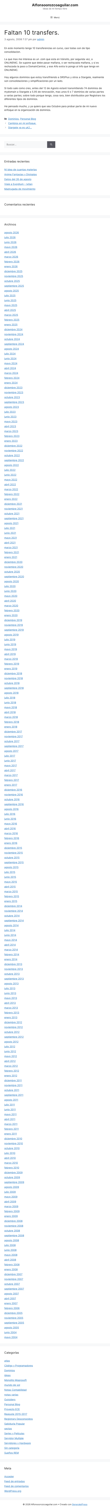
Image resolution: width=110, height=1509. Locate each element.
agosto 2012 (11, 1041)
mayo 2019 (10, 649)
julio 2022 (9, 470)
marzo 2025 (11, 315)
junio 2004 (10, 1332)
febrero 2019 (11, 663)
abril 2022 (10, 484)
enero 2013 (10, 1017)
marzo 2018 (11, 717)
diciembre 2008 (13, 1221)
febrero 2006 (12, 1308)
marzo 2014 (11, 949)
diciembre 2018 (13, 673)
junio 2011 (10, 1109)
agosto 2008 (11, 1240)
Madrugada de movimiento (19, 189)
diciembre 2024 (13, 329)
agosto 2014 (11, 925)
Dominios (13, 118)
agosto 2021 (11, 523)
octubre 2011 (11, 1090)
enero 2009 (11, 1216)
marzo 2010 (11, 1162)
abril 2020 (10, 600)
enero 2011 (10, 1133)
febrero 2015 (11, 896)
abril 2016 (10, 828)
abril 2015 (10, 886)
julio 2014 (9, 930)
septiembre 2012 (14, 1036)
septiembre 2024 (14, 344)
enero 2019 (10, 668)
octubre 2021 (11, 513)
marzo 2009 (11, 1206)
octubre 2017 (11, 741)
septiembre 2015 (14, 862)
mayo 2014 (10, 940)
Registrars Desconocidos (18, 1419)
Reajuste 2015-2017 (15, 1414)
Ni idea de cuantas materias (20, 169)
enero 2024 (11, 382)
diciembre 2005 (13, 1313)
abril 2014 (10, 944)
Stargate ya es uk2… (20, 127)
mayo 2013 (10, 998)
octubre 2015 (11, 857)
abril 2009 (10, 1201)
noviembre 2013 (13, 969)
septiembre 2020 (14, 576)
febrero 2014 (11, 954)
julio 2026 (10, 237)
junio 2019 (10, 644)
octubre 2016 (12, 799)
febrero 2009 (12, 1211)
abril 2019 (10, 654)
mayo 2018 (10, 707)
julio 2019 (9, 639)
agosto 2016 (11, 809)
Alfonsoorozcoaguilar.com (55, 5)
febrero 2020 (11, 610)
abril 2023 (10, 426)
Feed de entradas (14, 1481)
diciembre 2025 (13, 271)
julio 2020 (10, 586)
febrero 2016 (11, 838)
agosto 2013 (11, 983)
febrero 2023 (11, 436)
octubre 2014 (12, 915)
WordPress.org (12, 1491)
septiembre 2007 (14, 1288)
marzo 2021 (11, 547)
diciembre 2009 (13, 1172)
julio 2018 (9, 697)
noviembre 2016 (13, 794)
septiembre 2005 (14, 1322)
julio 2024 (10, 353)
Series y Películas (14, 1433)
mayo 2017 (10, 765)
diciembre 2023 (13, 387)
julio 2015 (9, 872)
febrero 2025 (11, 319)
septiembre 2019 (14, 629)
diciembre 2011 (13, 1080)
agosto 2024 (11, 348)
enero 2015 (10, 901)
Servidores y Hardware (17, 1443)
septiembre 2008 (14, 1235)
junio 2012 (10, 1051)
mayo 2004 (10, 1337)
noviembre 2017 (13, 736)
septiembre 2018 (14, 688)
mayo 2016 (10, 823)
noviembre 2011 (13, 1085)
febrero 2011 (11, 1129)
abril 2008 (10, 1259)
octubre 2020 (12, 571)
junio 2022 (10, 474)
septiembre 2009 (14, 1182)
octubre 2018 (11, 683)
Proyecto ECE (12, 1409)
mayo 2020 (10, 596)
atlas (7, 1360)
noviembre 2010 (13, 1143)
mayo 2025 (10, 305)
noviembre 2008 (13, 1225)
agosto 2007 (11, 1293)
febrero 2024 (11, 378)
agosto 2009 (11, 1187)
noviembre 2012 (13, 1027)
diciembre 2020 (13, 562)
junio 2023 (10, 416)
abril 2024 (10, 368)
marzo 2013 (11, 1007)
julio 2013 (9, 988)
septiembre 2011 (13, 1095)
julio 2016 (9, 814)
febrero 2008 (11, 1264)
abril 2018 (10, 712)
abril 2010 (10, 1158)
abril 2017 (10, 770)
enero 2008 (11, 1269)
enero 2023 (11, 440)
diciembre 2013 (13, 964)
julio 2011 (9, 1104)
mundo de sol (12, 1385)
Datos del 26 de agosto (17, 179)
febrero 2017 (11, 780)
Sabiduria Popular (14, 1423)
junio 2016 (10, 818)
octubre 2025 (12, 281)
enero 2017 (10, 785)
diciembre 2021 (13, 503)
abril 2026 (10, 252)
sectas (8, 1428)
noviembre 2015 (13, 852)
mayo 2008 (10, 1254)
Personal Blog (28, 118)
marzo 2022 (11, 489)
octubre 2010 (12, 1148)
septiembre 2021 (14, 518)
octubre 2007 (12, 1284)
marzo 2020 (11, 605)
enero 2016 (10, 843)
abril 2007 (10, 1298)
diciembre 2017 (13, 731)
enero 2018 (10, 726)
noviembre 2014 (13, 910)
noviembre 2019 (13, 625)
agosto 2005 (11, 1327)
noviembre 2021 (13, 508)
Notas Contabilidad (15, 1389)
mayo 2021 (10, 537)
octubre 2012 (11, 1032)
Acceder (9, 1476)
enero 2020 (11, 615)
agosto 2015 (11, 867)
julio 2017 (9, 755)
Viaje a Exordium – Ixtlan (18, 184)
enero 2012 (10, 1075)
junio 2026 (10, 242)
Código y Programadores (18, 1365)
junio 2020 (10, 591)
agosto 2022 (11, 465)
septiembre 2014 (14, 920)
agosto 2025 (11, 290)
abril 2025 (10, 310)
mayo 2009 (10, 1196)
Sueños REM (11, 1452)
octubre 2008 (12, 1230)
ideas (7, 1375)
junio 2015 (10, 877)
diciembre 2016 (13, 789)
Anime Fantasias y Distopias (20, 174)
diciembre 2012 (13, 1022)
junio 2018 (10, 702)
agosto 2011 (11, 1099)
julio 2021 (9, 528)
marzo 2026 (11, 256)
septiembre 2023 (14, 402)
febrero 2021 (11, 552)
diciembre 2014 (13, 906)
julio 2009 (10, 1191)
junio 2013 (10, 993)
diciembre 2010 (13, 1138)
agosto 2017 (11, 751)
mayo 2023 (10, 421)
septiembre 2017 (14, 746)
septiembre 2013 (14, 978)
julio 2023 (10, 411)
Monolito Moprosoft (15, 1380)
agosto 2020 (11, 581)
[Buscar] (51, 144)
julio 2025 (9, 295)
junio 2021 (10, 533)
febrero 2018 (11, 722)
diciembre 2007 (13, 1274)
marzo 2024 (11, 373)
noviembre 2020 (13, 566)
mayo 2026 (10, 247)
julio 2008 (10, 1245)
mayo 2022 (10, 479)
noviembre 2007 (13, 1279)
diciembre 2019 (13, 620)
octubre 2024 (12, 339)
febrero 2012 (11, 1070)
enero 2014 (10, 959)
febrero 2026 (11, 261)
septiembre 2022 (14, 460)
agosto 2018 (11, 692)
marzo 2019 (11, 659)
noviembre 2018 (13, 678)
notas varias (11, 1394)
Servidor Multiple (14, 1438)
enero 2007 (11, 1303)
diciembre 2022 (13, 445)
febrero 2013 (11, 1012)
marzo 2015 (11, 891)
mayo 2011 (10, 1114)
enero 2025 (10, 324)
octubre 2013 (12, 973)
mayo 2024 (10, 363)
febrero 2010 (11, 1167)
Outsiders (9, 1399)
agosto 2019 (11, 634)
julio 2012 (9, 1046)
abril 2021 (10, 542)
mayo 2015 (10, 881)
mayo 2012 (10, 1056)
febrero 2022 (11, 494)
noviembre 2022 (13, 450)
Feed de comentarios (16, 1486)
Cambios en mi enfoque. (22, 123)
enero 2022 (10, 499)
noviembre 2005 (13, 1317)
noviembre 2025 (13, 276)
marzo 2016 (11, 833)
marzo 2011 (10, 1124)
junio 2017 (10, 760)
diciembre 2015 (13, 847)
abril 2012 (10, 1061)
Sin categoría (11, 1448)
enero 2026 (11, 266)
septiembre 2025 (14, 285)
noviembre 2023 (13, 392)
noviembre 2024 (13, 334)
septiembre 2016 (14, 804)
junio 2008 (10, 1250)
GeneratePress (79, 1504)
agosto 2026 (11, 232)
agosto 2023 (11, 407)
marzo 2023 (11, 431)
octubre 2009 (12, 1177)
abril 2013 (10, 1003)
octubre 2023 (12, 397)
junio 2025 (10, 300)
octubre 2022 (12, 455)
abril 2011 (9, 1119)
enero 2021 (10, 557)
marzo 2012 (11, 1066)
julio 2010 (9, 1153)
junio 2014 (10, 935)
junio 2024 (10, 358)
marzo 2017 (11, 775)
